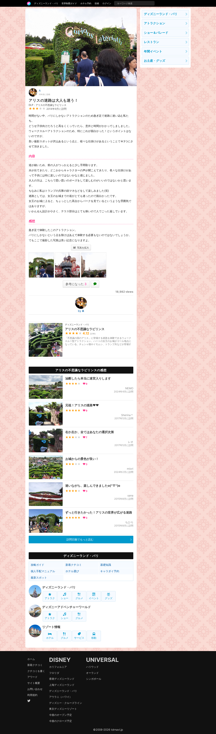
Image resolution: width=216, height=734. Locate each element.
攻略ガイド (37, 564)
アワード (32, 677)
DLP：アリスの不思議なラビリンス (47, 105)
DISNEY (60, 659)
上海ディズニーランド (61, 684)
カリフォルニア (58, 666)
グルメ (79, 598)
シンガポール (93, 678)
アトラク (50, 598)
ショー (64, 598)
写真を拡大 (82, 247)
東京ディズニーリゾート (63, 708)
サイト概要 (33, 683)
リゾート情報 (51, 627)
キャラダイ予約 (109, 571)
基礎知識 (105, 564)
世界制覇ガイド (69, 3)
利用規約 (32, 695)
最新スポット (39, 577)
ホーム (31, 659)
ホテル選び (72, 571)
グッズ (108, 598)
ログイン (106, 3)
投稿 (97, 3)
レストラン (151, 42)
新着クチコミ (73, 564)
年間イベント (153, 51)
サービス (79, 637)
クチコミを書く (36, 671)
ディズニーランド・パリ (46, 3)
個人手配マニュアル (43, 571)
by (81, 311)
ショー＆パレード (156, 32)
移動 (93, 637)
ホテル (50, 637)
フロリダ (54, 672)
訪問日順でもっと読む (79, 539)
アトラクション (154, 23)
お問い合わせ (35, 689)
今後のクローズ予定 (60, 721)
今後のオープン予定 (60, 714)
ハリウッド (92, 666)
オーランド (92, 672)
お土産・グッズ (154, 60)
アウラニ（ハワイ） (60, 696)
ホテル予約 (85, 3)
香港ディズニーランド (61, 678)
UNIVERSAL (102, 659)
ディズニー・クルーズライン (65, 702)
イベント (94, 598)
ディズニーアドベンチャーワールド (66, 607)
